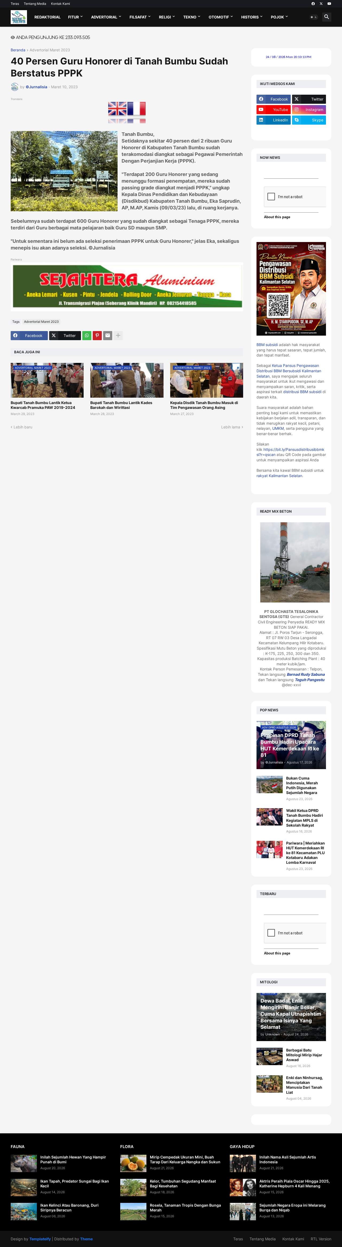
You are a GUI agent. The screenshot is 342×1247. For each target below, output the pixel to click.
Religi (165, 17)
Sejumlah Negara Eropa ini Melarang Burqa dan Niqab (292, 1207)
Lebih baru (23, 427)
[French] (136, 122)
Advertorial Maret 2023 (50, 50)
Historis (250, 17)
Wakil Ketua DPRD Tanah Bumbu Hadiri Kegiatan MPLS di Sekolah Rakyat (304, 817)
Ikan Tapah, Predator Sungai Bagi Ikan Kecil (74, 1183)
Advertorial (104, 17)
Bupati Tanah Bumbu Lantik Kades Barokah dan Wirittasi (121, 405)
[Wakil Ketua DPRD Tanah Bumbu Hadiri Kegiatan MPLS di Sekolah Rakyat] (269, 817)
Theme (86, 1239)
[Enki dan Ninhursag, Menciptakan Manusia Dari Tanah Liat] (269, 1084)
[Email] (107, 335)
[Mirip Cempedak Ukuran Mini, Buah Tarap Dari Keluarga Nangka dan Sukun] (133, 1163)
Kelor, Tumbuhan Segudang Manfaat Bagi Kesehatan (183, 1183)
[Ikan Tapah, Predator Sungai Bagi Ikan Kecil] (24, 1187)
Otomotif (219, 17)
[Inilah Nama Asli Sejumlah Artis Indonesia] (243, 1163)
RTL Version (321, 1239)
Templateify (40, 1239)
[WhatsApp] (86, 335)
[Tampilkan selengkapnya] (118, 335)
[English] (117, 122)
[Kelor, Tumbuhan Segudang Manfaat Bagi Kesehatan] (133, 1187)
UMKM (278, 428)
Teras (15, 4)
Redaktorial (47, 17)
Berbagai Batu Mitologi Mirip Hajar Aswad (304, 1055)
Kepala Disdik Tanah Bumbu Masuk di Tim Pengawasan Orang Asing (204, 405)
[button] (313, 17)
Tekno (189, 17)
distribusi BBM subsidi (302, 391)
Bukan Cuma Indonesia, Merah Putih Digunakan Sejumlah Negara (302, 785)
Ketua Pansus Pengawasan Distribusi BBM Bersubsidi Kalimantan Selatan (288, 370)
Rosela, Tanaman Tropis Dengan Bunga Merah (185, 1207)
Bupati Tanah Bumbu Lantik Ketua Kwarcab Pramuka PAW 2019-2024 (43, 405)
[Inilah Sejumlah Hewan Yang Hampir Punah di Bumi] (24, 1163)
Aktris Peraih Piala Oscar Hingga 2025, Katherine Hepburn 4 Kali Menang (294, 1183)
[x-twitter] (321, 3)
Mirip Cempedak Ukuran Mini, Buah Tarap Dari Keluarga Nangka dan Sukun (185, 1159)
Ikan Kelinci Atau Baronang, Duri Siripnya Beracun (69, 1207)
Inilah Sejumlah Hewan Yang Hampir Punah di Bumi (73, 1159)
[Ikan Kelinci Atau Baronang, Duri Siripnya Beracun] (24, 1211)
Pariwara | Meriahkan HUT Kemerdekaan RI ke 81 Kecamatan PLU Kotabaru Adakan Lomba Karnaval (305, 853)
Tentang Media (35, 4)
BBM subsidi (267, 344)
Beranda (18, 50)
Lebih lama (230, 427)
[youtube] (329, 3)
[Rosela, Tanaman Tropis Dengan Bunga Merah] (133, 1211)
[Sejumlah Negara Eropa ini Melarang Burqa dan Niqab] (243, 1211)
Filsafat (138, 17)
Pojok (277, 17)
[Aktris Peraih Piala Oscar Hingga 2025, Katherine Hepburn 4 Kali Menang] (243, 1187)
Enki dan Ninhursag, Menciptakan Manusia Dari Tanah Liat (304, 1085)
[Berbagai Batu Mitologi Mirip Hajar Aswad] (269, 1056)
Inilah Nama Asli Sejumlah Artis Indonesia (287, 1159)
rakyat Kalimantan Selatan (279, 475)
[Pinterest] (97, 335)
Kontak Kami (60, 4)
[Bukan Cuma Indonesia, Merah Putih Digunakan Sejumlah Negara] (269, 784)
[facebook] (313, 3)
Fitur (73, 17)
